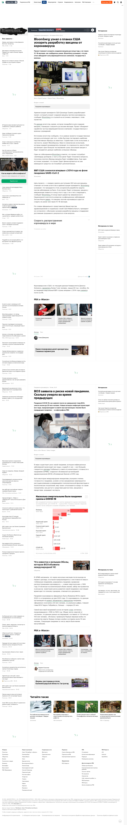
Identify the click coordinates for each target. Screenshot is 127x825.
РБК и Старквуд (104, 737)
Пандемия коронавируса (41, 35)
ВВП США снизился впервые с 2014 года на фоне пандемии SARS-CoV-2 (61, 188)
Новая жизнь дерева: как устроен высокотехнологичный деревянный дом (110, 733)
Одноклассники (46, 771)
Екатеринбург (26, 771)
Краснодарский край (27, 785)
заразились (46, 305)
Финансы (4, 780)
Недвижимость (6, 466)
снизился (83, 307)
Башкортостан (26, 778)
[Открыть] (14, 2)
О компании (85, 769)
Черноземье (25, 798)
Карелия (24, 802)
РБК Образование (7, 787)
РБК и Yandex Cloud (7, 155)
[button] (114, 2)
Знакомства (85, 793)
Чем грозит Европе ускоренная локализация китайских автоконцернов (109, 52)
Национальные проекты (8, 530)
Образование (5, 243)
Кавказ (24, 800)
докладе (47, 486)
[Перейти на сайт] (14, 32)
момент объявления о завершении (59, 617)
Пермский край (26, 789)
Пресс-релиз (5, 503)
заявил (47, 216)
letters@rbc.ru (17, 820)
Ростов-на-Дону (26, 791)
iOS (103, 769)
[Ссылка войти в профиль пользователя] (121, 2)
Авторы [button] (36, 349)
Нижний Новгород (27, 787)
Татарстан (25, 793)
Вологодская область (27, 780)
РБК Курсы (84, 799)
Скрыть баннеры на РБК (68, 769)
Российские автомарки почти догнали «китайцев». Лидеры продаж (109, 43)
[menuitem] (25, 2)
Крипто (4, 511)
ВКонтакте (45, 769)
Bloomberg (46, 117)
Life (78, 735)
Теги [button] (41, 349)
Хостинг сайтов (86, 788)
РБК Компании (6, 383)
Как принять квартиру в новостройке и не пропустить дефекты (62, 733)
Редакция (84, 773)
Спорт (4, 218)
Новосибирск (25, 773)
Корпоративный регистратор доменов (90, 785)
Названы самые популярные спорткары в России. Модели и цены (109, 35)
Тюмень (24, 796)
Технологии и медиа (7, 778)
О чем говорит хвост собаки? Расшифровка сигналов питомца (87, 732)
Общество (5, 128)
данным (39, 124)
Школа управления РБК (88, 802)
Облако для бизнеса (87, 782)
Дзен (43, 776)
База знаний (101, 611)
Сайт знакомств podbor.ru (89, 795)
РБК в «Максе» (42, 316)
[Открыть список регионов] (114, 2)
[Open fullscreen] (86, 513)
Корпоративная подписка (68, 773)
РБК (35, 146)
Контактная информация (88, 771)
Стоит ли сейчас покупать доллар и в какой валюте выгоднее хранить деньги (109, 417)
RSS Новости (65, 780)
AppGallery (105, 773)
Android (104, 771)
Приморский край (27, 807)
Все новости (7, 39)
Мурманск (25, 805)
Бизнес (4, 145)
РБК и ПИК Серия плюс (8, 338)
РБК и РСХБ (5, 46)
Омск (23, 776)
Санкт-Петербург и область (29, 769)
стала (71, 626)
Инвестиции (5, 538)
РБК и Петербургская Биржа (9, 493)
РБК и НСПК (5, 235)
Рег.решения (85, 790)
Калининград (25, 782)
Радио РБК (9, 2)
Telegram (44, 773)
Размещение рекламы (87, 776)
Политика (4, 64)
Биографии (5, 782)
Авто (3, 56)
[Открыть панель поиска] (118, 2)
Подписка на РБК (66, 771)
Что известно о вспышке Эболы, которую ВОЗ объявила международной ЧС (51, 581)
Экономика (5, 209)
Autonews (100, 38)
